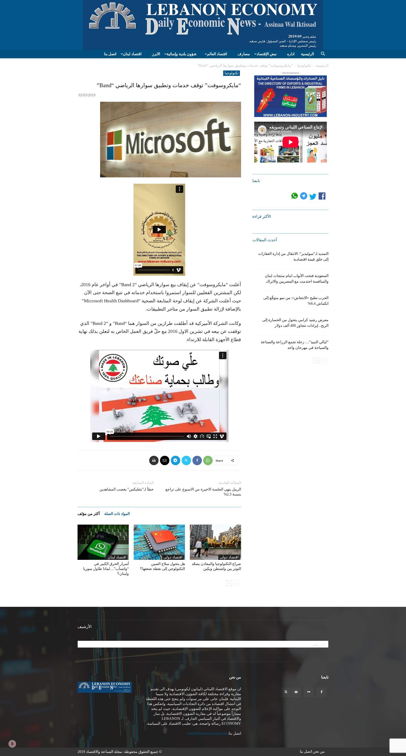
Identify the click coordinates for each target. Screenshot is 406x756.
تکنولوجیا (304, 65)
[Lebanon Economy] (203, 25)
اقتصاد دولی (173, 557)
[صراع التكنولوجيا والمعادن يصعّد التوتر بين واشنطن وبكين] (215, 542)
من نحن (319, 751)
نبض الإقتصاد (267, 54)
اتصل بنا (110, 54)
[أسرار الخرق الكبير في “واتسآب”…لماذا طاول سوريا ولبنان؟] (103, 542)
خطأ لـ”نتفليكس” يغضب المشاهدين (126, 489)
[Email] (164, 460)
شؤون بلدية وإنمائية (181, 54)
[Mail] (296, 692)
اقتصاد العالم (217, 54)
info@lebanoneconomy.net (207, 733)
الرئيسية (307, 54)
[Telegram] (175, 460)
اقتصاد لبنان (132, 54)
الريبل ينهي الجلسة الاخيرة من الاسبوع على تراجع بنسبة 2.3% (203, 491)
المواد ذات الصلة (117, 514)
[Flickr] (308, 692)
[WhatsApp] (208, 460)
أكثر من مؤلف (89, 514)
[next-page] (229, 583)
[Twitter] (186, 460)
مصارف (244, 54)
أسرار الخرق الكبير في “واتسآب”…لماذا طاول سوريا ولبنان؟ (106, 569)
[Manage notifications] (12, 744)
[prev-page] (236, 583)
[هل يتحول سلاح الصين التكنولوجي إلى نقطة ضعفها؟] (159, 542)
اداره (290, 54)
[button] (322, 54)
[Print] (154, 460)
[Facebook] (197, 460)
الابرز (156, 54)
